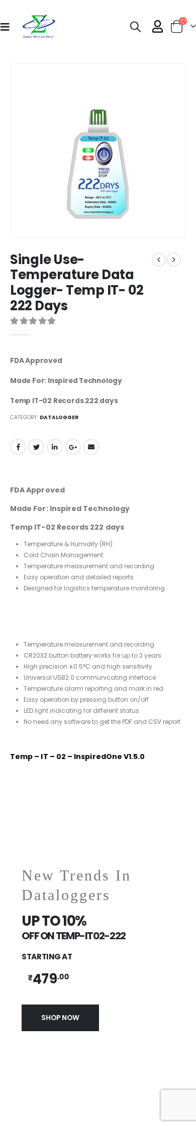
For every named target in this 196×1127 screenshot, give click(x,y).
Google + (73, 447)
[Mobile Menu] (8, 26)
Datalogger (59, 417)
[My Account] (158, 27)
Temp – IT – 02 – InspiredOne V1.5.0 (77, 757)
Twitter (36, 447)
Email (91, 447)
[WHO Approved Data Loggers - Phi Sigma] (38, 26)
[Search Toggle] (136, 27)
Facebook (18, 447)
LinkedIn (55, 447)
